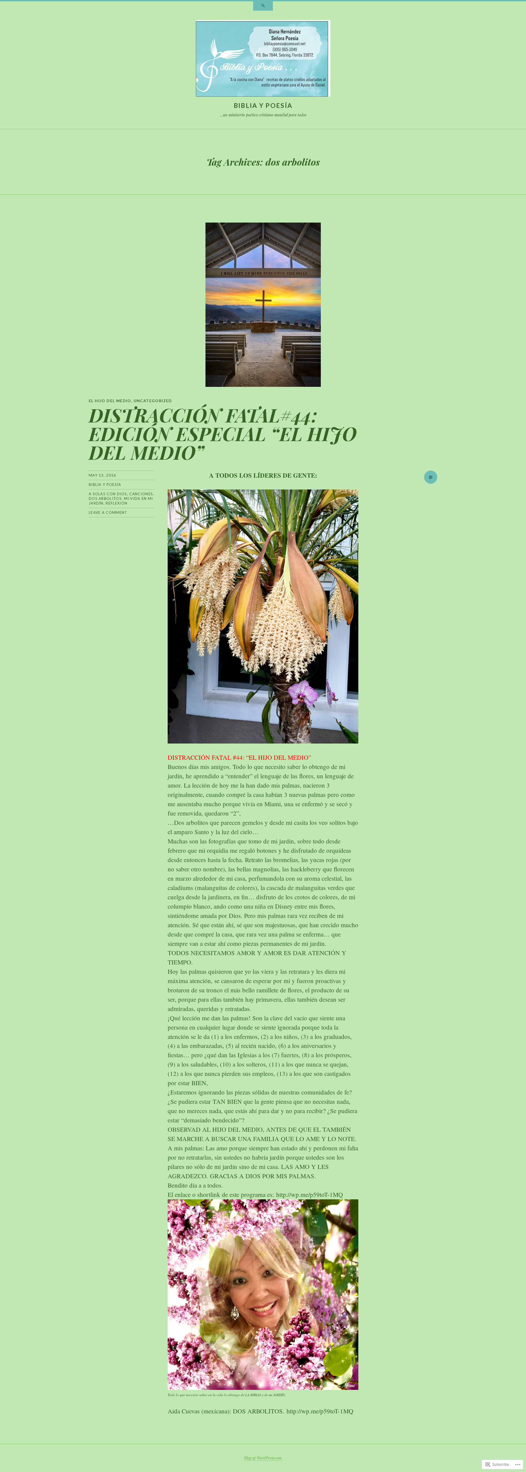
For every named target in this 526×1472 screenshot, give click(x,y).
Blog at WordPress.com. (263, 1458)
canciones (141, 494)
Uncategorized (153, 400)
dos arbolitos (105, 498)
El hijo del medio (110, 400)
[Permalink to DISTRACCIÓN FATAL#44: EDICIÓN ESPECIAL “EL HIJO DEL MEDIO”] (263, 305)
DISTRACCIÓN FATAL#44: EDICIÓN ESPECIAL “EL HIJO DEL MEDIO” (223, 433)
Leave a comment (108, 512)
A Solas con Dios (108, 494)
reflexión (116, 503)
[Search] (263, 6)
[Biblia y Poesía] (263, 59)
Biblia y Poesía (263, 105)
